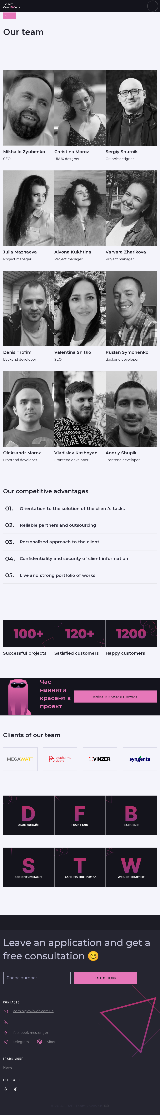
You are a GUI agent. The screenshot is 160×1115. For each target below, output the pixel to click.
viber (51, 1042)
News (7, 1067)
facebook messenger (30, 1033)
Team (11, 5)
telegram (20, 1042)
